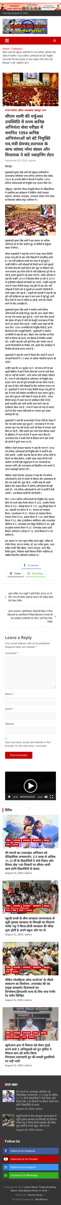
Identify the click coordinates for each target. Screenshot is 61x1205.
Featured (11, 110)
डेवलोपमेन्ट (37, 840)
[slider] (28, 797)
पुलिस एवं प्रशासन (12, 1037)
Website (9, 723)
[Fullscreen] (51, 797)
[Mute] (46, 797)
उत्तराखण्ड (29, 110)
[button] (30, 786)
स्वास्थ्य (15, 845)
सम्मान (21, 910)
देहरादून (37, 110)
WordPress (41, 1199)
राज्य (44, 110)
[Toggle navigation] (7, 41)
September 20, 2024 (16, 160)
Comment (11, 653)
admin (32, 160)
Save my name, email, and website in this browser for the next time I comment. (27, 744)
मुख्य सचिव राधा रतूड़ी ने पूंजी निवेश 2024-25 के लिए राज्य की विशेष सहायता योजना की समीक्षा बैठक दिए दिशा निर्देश (30, 597)
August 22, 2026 (14, 873)
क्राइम (35, 1033)
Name (9, 694)
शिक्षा (14, 910)
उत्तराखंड (16, 840)
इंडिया (20, 110)
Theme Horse (35, 1195)
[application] (30, 786)
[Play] (9, 797)
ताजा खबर (11, 1085)
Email (9, 708)
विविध (8, 810)
